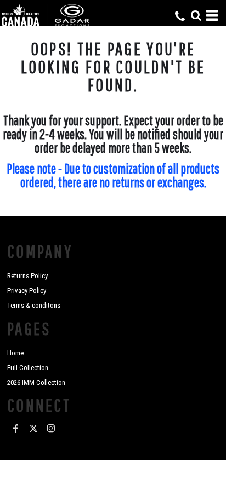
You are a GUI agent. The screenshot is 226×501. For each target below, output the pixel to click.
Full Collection (27, 368)
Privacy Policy (26, 290)
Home (15, 353)
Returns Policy (27, 276)
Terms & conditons (33, 305)
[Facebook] (16, 428)
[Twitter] (33, 428)
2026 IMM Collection (36, 382)
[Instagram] (51, 428)
